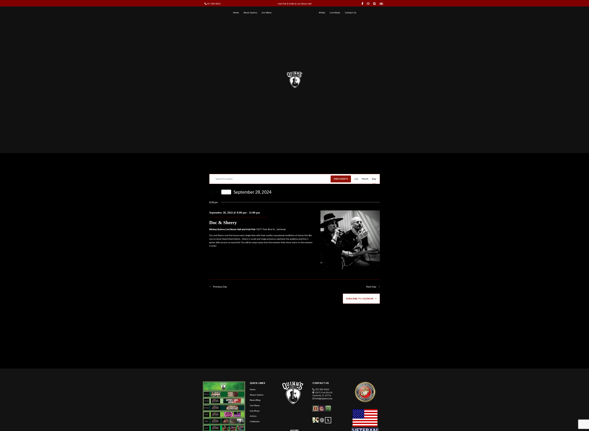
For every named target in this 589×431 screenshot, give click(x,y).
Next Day (371, 286)
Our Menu (255, 405)
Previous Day (220, 286)
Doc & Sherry (223, 222)
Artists (253, 416)
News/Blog (255, 400)
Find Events (341, 178)
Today (226, 192)
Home (252, 389)
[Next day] (217, 192)
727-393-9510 (322, 389)
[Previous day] (211, 192)
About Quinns (256, 394)
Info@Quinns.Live (323, 398)
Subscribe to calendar (359, 298)
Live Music (255, 410)
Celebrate (254, 421)
